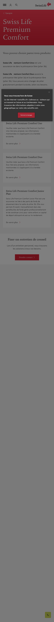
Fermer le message (26, 115)
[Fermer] (49, 92)
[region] (27, 105)
